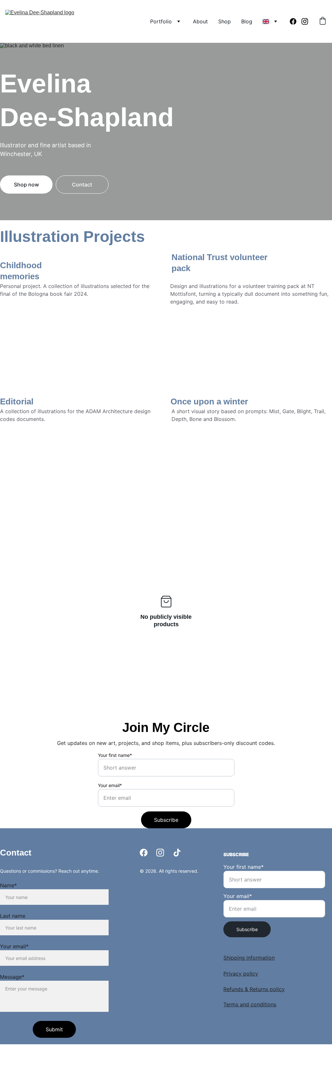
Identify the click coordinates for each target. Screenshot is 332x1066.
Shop (224, 21)
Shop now (26, 184)
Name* (8, 885)
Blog (246, 21)
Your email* (110, 785)
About (200, 21)
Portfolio (161, 21)
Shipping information (249, 957)
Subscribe (166, 820)
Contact (82, 184)
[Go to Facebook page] (296, 21)
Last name (12, 916)
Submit (54, 1029)
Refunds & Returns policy (254, 989)
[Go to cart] (322, 21)
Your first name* (115, 755)
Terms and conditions (249, 1004)
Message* (12, 977)
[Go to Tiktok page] (177, 852)
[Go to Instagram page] (305, 21)
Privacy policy (240, 973)
